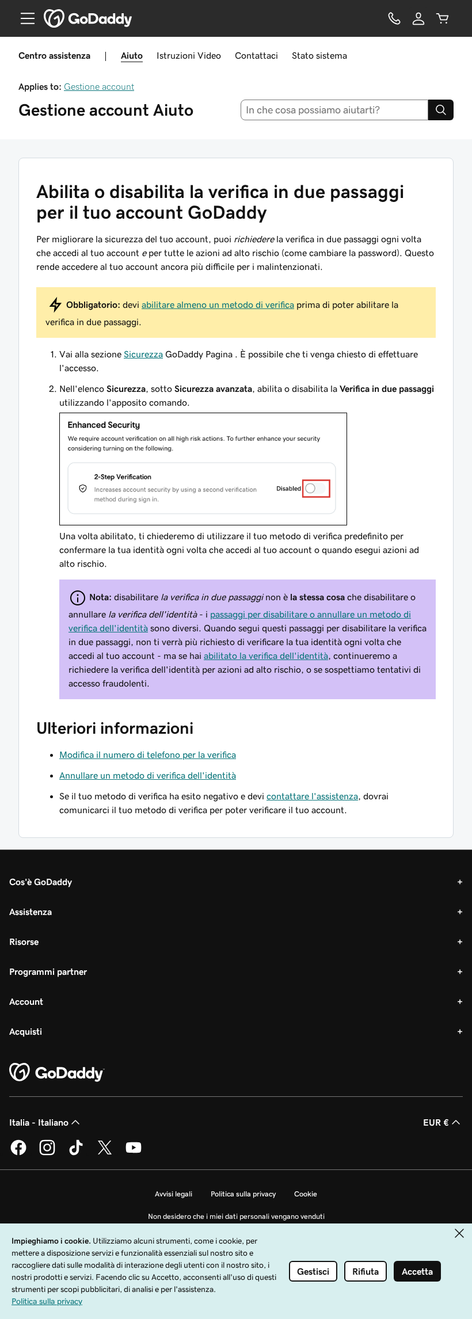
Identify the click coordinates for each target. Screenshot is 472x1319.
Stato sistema (319, 55)
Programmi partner (48, 971)
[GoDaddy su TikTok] (76, 1153)
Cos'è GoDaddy (40, 881)
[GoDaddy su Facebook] (18, 1153)
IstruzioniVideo (189, 55)
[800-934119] (394, 18)
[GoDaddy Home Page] (57, 1072)
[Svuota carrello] (443, 18)
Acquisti (25, 1031)
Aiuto (132, 55)
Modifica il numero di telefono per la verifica (147, 754)
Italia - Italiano (38, 1122)
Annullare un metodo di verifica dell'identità (147, 775)
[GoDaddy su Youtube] (133, 1153)
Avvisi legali (173, 1194)
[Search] (441, 110)
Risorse (24, 941)
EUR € (436, 1122)
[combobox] (335, 110)
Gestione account (99, 86)
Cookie (305, 1194)
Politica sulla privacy (243, 1194)
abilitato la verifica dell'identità (266, 655)
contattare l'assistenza (312, 795)
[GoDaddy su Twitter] (105, 1153)
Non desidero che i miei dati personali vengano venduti (236, 1216)
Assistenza (30, 911)
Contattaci (256, 55)
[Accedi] (418, 18)
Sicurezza (143, 354)
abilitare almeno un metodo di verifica (218, 304)
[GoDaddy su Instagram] (47, 1153)
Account (26, 1001)
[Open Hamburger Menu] (23, 18)
